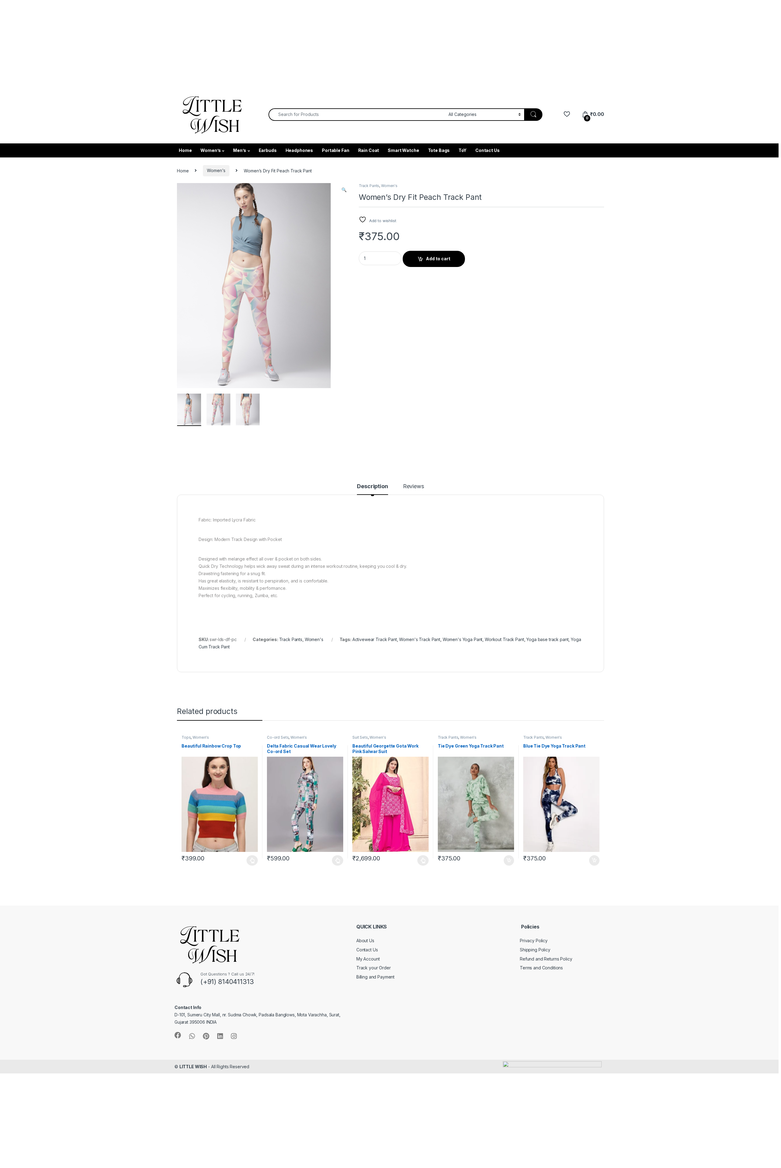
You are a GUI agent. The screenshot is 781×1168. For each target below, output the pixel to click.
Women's (216, 170)
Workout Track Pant (504, 639)
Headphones (299, 150)
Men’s (239, 150)
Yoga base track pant (547, 639)
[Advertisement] (183, 42)
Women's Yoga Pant (463, 639)
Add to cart (438, 258)
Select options (250, 860)
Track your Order (373, 967)
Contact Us (487, 150)
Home (185, 150)
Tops (186, 737)
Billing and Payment (375, 976)
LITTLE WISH (193, 1066)
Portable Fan (335, 150)
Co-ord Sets (278, 737)
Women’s (210, 150)
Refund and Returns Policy (546, 958)
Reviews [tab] (413, 486)
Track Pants (369, 185)
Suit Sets (360, 737)
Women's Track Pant (419, 639)
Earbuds (268, 150)
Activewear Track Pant (374, 639)
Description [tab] (372, 486)
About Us (365, 940)
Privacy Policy (534, 940)
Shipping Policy (535, 949)
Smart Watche (403, 150)
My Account (368, 958)
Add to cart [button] (509, 860)
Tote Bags (439, 150)
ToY (462, 150)
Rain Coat (368, 150)
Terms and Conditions (541, 967)
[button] (344, 189)
